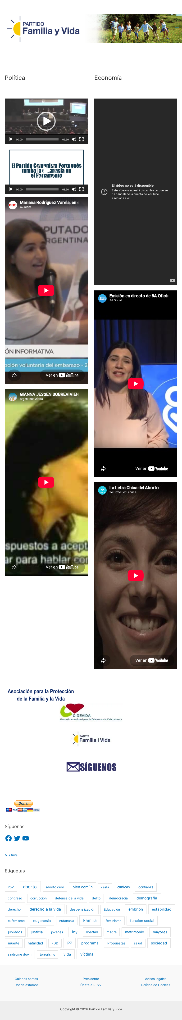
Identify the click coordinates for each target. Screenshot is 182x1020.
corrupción (38, 898)
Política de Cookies (155, 985)
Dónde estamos (26, 985)
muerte (13, 943)
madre (112, 932)
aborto (30, 886)
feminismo (113, 921)
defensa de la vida (69, 898)
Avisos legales (155, 979)
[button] (46, 121)
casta (105, 887)
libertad (92, 932)
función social (142, 920)
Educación (112, 909)
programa (90, 943)
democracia (118, 898)
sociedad (159, 943)
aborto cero (55, 887)
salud (138, 943)
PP (69, 943)
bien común (83, 887)
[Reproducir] (11, 139)
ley (74, 932)
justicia (37, 932)
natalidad (35, 943)
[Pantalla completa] (81, 139)
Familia (90, 920)
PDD (54, 943)
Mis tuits (11, 855)
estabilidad (162, 909)
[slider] (42, 139)
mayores (160, 932)
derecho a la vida (45, 909)
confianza (146, 887)
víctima (86, 954)
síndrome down (20, 954)
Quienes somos (26, 979)
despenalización (82, 909)
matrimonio (134, 932)
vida (67, 954)
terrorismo (47, 954)
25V (11, 887)
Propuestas (116, 943)
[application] (46, 121)
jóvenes (57, 932)
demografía (146, 898)
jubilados (15, 932)
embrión (135, 909)
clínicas (123, 887)
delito (96, 898)
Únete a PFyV (90, 985)
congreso (15, 898)
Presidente (91, 979)
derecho (14, 909)
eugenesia (42, 921)
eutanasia (66, 921)
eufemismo (16, 921)
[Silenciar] (74, 139)
